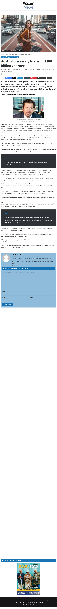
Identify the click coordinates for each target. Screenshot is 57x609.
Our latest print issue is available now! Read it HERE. (19, 94)
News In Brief (11, 57)
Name (4, 291)
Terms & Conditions (29, 602)
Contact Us (16, 602)
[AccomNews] (28, 5)
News (7, 54)
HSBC (2, 124)
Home (3, 54)
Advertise (22, 602)
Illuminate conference (35, 126)
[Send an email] (12, 74)
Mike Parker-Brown (8, 74)
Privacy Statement (39, 602)
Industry (4, 57)
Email (3, 297)
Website (31, 297)
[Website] (13, 266)
